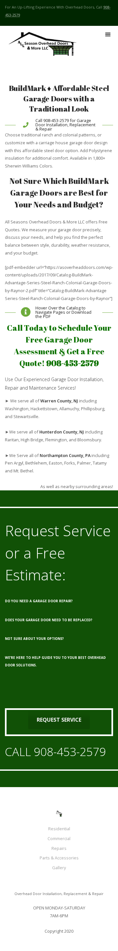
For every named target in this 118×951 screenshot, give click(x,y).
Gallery (59, 868)
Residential (59, 829)
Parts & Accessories (59, 858)
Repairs (59, 848)
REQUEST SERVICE (59, 719)
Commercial (59, 838)
